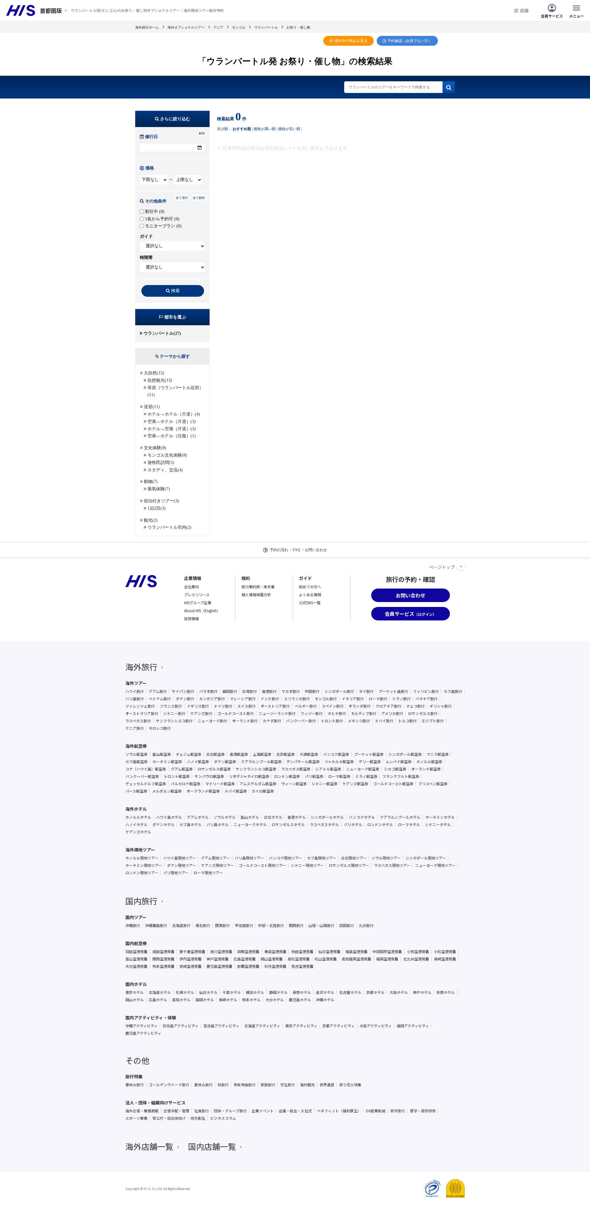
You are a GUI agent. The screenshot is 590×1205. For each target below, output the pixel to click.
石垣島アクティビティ (181, 1025)
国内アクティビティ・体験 (150, 1017)
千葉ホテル (231, 992)
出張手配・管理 (176, 1110)
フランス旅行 (171, 706)
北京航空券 (285, 754)
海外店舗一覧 (149, 1146)
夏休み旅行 (203, 1084)
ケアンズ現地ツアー (217, 865)
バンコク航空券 (336, 754)
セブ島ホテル (190, 824)
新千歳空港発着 (192, 951)
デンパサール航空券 (303, 761)
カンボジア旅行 (212, 698)
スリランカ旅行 (297, 698)
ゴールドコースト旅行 (235, 713)
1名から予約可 (161, 219)
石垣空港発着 (275, 966)
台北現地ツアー (354, 857)
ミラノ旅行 (401, 698)
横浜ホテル (255, 992)
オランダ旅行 (359, 706)
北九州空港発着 (416, 958)
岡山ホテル (134, 999)
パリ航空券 (314, 776)
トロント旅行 (332, 720)
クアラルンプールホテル (400, 817)
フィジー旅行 (312, 713)
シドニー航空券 (324, 783)
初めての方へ (310, 586)
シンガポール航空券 (405, 754)
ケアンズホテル (138, 831)
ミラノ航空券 (366, 776)
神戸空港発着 (217, 958)
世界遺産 (327, 1084)
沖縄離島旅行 (156, 925)
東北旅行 (202, 925)
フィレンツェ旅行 (140, 706)
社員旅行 (201, 1110)
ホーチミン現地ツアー (143, 865)
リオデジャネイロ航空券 (249, 776)
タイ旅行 (366, 691)
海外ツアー (136, 683)
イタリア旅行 (353, 698)
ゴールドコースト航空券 (393, 783)
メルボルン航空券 (167, 791)
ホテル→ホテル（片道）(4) (174, 414)
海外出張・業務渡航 (142, 1110)
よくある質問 (310, 594)
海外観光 (307, 1084)
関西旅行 (296, 925)
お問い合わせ (316, 550)
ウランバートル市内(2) (169, 527)
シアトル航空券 (328, 769)
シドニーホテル (438, 824)
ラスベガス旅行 (138, 720)
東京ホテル (134, 992)
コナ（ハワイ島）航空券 (145, 769)
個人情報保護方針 (256, 594)
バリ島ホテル (217, 824)
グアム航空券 (182, 769)
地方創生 (198, 1118)
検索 (175, 290)
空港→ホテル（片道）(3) (172, 421)
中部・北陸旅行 (271, 925)
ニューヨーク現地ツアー (435, 865)
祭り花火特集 (350, 1084)
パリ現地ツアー (176, 872)
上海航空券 (262, 754)
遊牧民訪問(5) (161, 462)
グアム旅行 (158, 691)
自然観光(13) (160, 380)
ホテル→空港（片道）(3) (172, 429)
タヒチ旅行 (337, 713)
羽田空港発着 (136, 951)
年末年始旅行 (245, 1084)
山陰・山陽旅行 (321, 925)
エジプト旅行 (433, 720)
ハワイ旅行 (134, 691)
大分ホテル (275, 999)
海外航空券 (136, 746)
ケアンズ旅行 (201, 713)
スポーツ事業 (136, 1118)
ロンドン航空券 (287, 776)
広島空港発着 (245, 958)
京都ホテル (375, 992)
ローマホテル (409, 824)
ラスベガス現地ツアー (392, 865)
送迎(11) (152, 406)
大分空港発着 (136, 966)
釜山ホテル (250, 817)
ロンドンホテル (380, 824)
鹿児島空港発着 (219, 966)
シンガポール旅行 (339, 691)
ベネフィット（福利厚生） (339, 1110)
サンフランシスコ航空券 (256, 769)
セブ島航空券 (136, 761)
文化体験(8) (155, 448)
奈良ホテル (445, 992)
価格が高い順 (265, 129)
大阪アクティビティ (376, 1025)
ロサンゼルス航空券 (214, 769)
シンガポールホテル (327, 817)
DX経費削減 (375, 1110)
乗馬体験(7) (159, 489)
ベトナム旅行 (160, 698)
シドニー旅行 (174, 713)
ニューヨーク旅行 (212, 720)
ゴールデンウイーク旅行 (169, 1084)
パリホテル (353, 824)
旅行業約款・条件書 (258, 586)
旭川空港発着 (221, 951)
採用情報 (191, 618)
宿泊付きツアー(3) (161, 501)
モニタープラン (163, 226)
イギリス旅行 (198, 706)
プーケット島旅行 (393, 691)
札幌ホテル (185, 992)
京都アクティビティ (338, 1025)
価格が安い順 (289, 129)
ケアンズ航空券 (355, 783)
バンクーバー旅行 (301, 720)
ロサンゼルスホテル (288, 824)
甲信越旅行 (244, 925)
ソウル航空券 (136, 754)
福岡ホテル (204, 999)
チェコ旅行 (415, 706)
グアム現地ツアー (215, 857)
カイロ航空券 (263, 791)
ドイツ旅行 (223, 706)
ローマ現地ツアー (208, 872)
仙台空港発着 (329, 951)
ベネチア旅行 (426, 698)
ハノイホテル (136, 824)
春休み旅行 (134, 1084)
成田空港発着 (163, 951)
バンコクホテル (362, 817)
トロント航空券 (177, 776)
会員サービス (552, 15)
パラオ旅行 (208, 691)
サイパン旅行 (183, 691)
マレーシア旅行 (243, 698)
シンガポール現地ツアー (426, 857)
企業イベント (263, 1110)
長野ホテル (302, 992)
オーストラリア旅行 (141, 713)
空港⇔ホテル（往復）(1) (172, 436)
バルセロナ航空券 (185, 783)
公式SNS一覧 (310, 602)
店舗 (524, 10)
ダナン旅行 (185, 698)
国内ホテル (136, 984)
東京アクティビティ (301, 1025)
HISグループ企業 (197, 602)
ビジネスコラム (223, 1118)
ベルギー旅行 (306, 706)
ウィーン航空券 (294, 783)
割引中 (154, 211)
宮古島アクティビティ (221, 1025)
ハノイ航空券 (198, 761)
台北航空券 (215, 754)
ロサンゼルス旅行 (423, 713)
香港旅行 (269, 691)
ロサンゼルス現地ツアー (349, 865)
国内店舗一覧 (212, 1146)
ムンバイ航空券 (398, 761)
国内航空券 (136, 943)
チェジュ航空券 (188, 754)
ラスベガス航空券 (295, 769)
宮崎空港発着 (190, 966)
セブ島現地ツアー (321, 857)
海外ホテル (136, 809)
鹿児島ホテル (300, 999)
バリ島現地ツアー (249, 857)
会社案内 (191, 586)
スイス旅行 (246, 706)
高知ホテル (181, 999)
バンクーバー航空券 (142, 776)
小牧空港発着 (418, 951)
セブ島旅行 (453, 691)
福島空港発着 (356, 951)
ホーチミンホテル (440, 817)
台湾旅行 (249, 691)
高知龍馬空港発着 (356, 958)
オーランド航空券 (426, 769)
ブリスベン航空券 (432, 783)
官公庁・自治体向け (169, 1118)
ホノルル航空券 (429, 761)
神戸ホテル (422, 992)
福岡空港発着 (387, 958)
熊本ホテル (251, 999)
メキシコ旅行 (359, 720)
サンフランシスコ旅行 (174, 720)
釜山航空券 (161, 754)
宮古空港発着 (302, 966)
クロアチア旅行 (388, 706)
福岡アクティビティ (413, 1025)
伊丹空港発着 (190, 958)
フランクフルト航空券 (400, 776)
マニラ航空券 (438, 754)
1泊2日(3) (157, 508)
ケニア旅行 (134, 728)
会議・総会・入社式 (295, 1110)
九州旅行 (366, 925)
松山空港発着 (326, 958)
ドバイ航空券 (236, 791)
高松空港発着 (299, 958)
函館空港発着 (248, 951)
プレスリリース (197, 594)
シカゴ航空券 (395, 769)
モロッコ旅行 (160, 728)
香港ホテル (296, 817)
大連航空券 (309, 754)
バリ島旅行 (134, 698)
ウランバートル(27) (162, 333)
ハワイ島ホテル (169, 817)
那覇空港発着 (248, 966)
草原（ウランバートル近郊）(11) (175, 391)
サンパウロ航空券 (209, 776)
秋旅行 (223, 1084)
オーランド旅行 (245, 720)
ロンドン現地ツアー (141, 872)
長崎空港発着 (445, 958)
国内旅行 (141, 900)
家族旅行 (268, 1084)
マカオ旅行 (290, 691)
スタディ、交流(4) (165, 470)
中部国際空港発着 (387, 951)
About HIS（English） (202, 610)
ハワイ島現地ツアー (179, 857)
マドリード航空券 (220, 783)
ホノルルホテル (138, 817)
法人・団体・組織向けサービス (155, 1102)
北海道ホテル (160, 992)
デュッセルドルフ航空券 (145, 783)
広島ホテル (158, 999)
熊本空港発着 (163, 966)
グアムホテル (198, 817)
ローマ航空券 (339, 776)
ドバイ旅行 (384, 720)
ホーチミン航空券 (167, 761)
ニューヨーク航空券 (362, 769)
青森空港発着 (275, 951)
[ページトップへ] (461, 566)
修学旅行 (397, 1110)
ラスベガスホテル (324, 824)
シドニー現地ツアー (307, 865)
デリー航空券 (370, 761)
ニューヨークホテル (250, 824)
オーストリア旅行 (275, 706)
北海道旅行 (181, 925)
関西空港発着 (163, 958)
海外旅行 (141, 666)
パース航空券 (136, 791)
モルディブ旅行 (363, 713)
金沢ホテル (325, 992)
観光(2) (151, 520)
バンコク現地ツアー (285, 857)
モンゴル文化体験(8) (167, 455)
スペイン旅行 (333, 706)
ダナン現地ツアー (181, 865)
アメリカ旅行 (392, 713)
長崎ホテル (228, 999)
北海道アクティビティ (262, 1025)
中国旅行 (312, 691)
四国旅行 (346, 925)
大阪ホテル (399, 992)
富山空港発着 (136, 958)
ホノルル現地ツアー (141, 857)
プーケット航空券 (369, 754)
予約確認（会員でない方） (409, 41)
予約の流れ (279, 550)
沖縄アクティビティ (141, 1025)
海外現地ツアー (140, 850)
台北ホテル (273, 817)
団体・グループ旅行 (230, 1110)
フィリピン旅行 (426, 691)
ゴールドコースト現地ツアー (262, 865)
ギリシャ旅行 (441, 706)
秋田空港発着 (302, 951)
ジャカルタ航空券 (339, 761)
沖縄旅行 (132, 925)
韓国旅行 (229, 691)
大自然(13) (154, 373)
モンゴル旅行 (326, 698)
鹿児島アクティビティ (143, 1033)
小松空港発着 (445, 951)
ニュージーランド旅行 (277, 713)
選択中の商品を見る (351, 41)
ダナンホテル (163, 824)
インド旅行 (270, 698)
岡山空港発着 (272, 958)
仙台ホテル (208, 992)
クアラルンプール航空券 (261, 761)
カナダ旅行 (272, 720)
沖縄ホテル (325, 999)
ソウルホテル (225, 817)
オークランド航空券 (203, 791)
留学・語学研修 (423, 1110)
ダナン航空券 (225, 761)
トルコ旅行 (407, 720)
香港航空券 (239, 754)
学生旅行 (287, 1084)
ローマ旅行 (378, 698)
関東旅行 (222, 925)
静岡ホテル (278, 992)
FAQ (296, 550)
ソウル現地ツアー (386, 857)
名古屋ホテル (350, 992)
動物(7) (151, 481)
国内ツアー (136, 917)
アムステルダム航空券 (258, 783)
